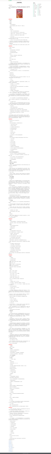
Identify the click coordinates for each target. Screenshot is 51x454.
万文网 (14, 0)
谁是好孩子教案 (35, 5)
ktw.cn (26, 453)
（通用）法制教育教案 (11, 447)
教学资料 (16, 0)
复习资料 (35, 12)
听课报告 (39, 11)
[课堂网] (10, 0)
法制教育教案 (10, 442)
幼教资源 (39, 12)
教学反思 (35, 11)
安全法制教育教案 (10, 451)
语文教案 (39, 5)
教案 (18, 0)
